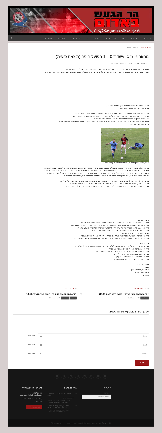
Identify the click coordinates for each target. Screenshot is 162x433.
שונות (123, 38)
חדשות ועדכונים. (68, 398)
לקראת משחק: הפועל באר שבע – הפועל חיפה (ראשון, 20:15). (58, 411)
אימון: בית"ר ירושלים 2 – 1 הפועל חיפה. (59, 394)
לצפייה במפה (36, 407)
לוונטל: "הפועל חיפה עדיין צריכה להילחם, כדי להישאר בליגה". (58, 401)
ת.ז (87, 38)
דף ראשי (135, 47)
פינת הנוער (134, 38)
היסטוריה (96, 38)
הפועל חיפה (114, 63)
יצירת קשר (147, 38)
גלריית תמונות (110, 38)
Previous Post (140, 288)
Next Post (69, 288)
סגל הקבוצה (61, 38)
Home (129, 47)
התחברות (48, 38)
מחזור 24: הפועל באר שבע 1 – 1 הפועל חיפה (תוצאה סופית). (58, 406)
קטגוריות (107, 393)
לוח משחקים (75, 38)
